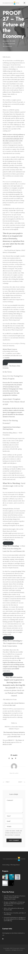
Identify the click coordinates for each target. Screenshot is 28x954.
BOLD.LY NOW (7, 744)
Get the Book (8, 638)
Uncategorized (10, 44)
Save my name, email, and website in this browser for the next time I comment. (13, 833)
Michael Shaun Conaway (10, 349)
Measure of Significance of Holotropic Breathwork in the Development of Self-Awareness (14, 903)
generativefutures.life (14, 736)
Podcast (7, 355)
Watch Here (8, 543)
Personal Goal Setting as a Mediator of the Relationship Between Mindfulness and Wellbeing (14, 919)
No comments (7, 46)
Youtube (7, 357)
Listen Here (8, 674)
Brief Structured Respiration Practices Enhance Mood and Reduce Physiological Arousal (14, 897)
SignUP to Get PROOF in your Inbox (12, 362)
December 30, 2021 (9, 41)
